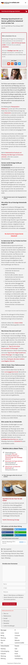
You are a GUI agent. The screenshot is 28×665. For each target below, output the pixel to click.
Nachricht (13, 553)
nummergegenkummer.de (11, 372)
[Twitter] (19, 63)
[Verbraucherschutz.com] (10, 2)
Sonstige (17, 520)
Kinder (3, 553)
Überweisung (10, 520)
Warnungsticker (7, 549)
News (18, 553)
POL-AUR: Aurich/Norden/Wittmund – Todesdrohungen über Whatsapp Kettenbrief (13, 456)
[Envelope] (8, 63)
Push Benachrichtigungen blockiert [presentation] (11, 11)
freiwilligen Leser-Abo (12, 50)
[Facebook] (16, 63)
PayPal (4, 520)
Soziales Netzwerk (19, 556)
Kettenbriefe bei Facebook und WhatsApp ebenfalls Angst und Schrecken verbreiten (12, 155)
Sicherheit (4, 556)
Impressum (10, 663)
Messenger (8, 553)
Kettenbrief (20, 551)
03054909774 (18, 441)
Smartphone (10, 556)
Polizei (22, 553)
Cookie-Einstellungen (9, 626)
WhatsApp (7, 558)
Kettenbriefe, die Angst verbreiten (14, 461)
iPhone (14, 551)
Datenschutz (17, 663)
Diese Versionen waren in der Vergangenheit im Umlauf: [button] (15, 197)
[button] (8, 529)
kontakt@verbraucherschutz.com (9, 439)
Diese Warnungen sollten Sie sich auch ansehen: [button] (13, 476)
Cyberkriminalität (7, 551)
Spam (2, 558)
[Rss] (12, 63)
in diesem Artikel (18, 323)
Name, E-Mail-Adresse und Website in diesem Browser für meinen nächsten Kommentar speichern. (14, 597)
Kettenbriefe (7, 113)
